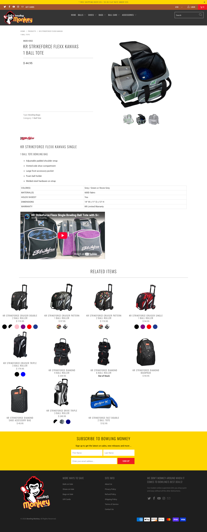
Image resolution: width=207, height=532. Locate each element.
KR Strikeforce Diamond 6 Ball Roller (104, 352)
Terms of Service (111, 504)
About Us (108, 484)
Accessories (128, 14)
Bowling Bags (34, 115)
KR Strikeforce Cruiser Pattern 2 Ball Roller (104, 297)
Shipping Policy (111, 499)
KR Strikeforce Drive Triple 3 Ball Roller (62, 392)
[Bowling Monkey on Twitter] (5, 7)
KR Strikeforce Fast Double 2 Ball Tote (104, 400)
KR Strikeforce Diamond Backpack (146, 352)
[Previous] (101, 74)
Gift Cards (30, 7)
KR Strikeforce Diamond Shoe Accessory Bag (20, 400)
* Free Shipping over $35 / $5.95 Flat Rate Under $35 (103, 2)
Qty (25, 83)
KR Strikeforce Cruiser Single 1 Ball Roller (146, 297)
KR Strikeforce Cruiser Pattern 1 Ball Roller (62, 297)
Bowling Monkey (33, 519)
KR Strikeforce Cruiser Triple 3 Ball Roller (20, 345)
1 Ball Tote (36, 118)
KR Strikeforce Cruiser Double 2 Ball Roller (20, 297)
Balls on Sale (68, 484)
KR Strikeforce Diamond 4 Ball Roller (62, 352)
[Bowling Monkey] (18, 17)
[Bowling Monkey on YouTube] (13, 7)
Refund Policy (110, 494)
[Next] (182, 74)
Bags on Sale (68, 494)
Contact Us (109, 509)
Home (73, 14)
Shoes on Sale (68, 489)
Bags (101, 14)
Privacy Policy (110, 489)
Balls (80, 14)
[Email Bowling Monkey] (22, 7)
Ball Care (112, 14)
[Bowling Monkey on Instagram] (18, 7)
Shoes (91, 14)
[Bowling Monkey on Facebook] (9, 7)
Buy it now (75, 96)
